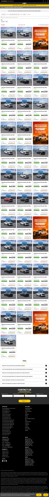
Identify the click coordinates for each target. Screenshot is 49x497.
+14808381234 (7, 442)
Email (16, 393)
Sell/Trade (27, 414)
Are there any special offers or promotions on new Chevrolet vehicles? (17, 376)
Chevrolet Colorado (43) (6, 414)
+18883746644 (9, 447)
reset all (28, 14)
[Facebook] (3, 461)
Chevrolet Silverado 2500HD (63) (8, 423)
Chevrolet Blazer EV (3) (6, 411)
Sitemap (26, 430)
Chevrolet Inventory (28, 408)
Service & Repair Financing (30, 418)
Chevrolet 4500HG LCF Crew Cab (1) (8, 408)
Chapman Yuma (5, 455)
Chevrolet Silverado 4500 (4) (7, 425)
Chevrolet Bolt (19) (5, 412)
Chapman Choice (5, 450)
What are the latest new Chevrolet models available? (13, 365)
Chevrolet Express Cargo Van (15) (8, 420)
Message (39, 393)
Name (5, 393)
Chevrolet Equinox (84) (6, 417)
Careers (26, 425)
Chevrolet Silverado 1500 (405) (7, 421)
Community (27, 427)
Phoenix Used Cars (5, 456)
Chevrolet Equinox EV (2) (6, 418)
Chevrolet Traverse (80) (6, 433)
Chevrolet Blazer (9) (5, 409)
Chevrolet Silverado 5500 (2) (7, 427)
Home (2, 7)
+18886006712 (8, 444)
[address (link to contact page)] (43, 1)
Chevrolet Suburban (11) (6, 428)
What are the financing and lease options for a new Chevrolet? (16, 372)
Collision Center (28, 421)
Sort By (39, 24)
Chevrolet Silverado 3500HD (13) (8, 424)
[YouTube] (6, 461)
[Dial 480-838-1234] (45, 1)
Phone (26, 393)
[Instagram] (4, 461)
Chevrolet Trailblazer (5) (6, 431)
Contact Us (27, 424)
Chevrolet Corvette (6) (6, 415)
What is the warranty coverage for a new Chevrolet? (13, 383)
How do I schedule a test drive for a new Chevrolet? (13, 379)
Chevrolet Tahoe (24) (6, 430)
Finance (26, 415)
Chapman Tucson (5, 453)
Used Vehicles (27, 409)
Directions (27, 423)
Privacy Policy (27, 428)
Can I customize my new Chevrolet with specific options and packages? (17, 369)
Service (26, 417)
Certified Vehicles (28, 411)
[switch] (48, 1)
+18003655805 (7, 445)
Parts (26, 420)
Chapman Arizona (5, 452)
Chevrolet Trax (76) (5, 434)
